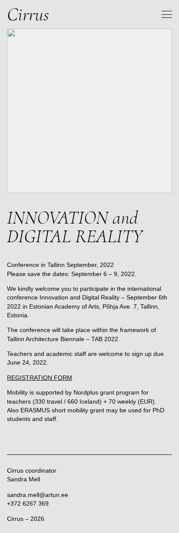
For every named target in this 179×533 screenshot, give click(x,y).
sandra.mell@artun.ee (37, 494)
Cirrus (28, 14)
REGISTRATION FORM (39, 377)
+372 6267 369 (28, 503)
